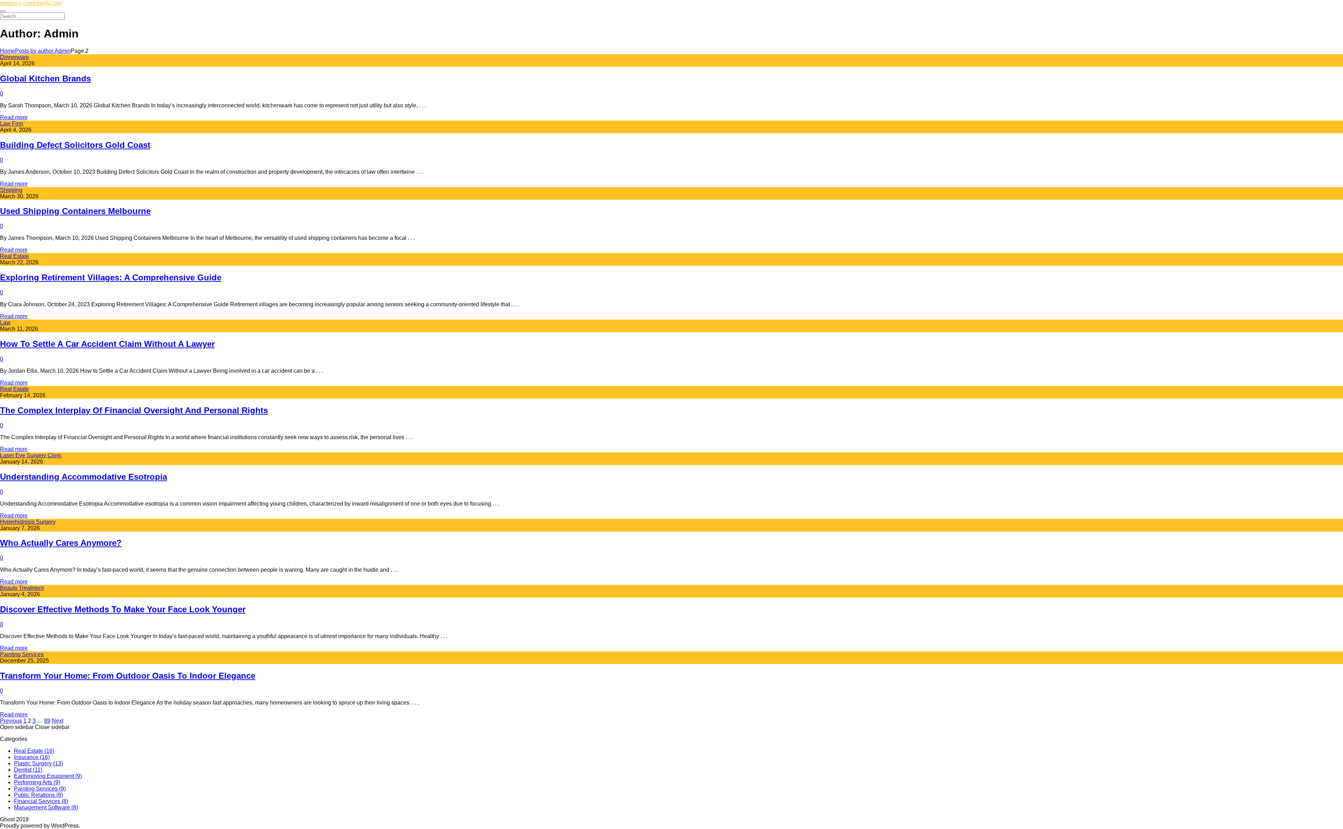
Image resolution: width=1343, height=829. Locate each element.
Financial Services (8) (41, 801)
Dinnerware (14, 57)
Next (57, 721)
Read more (14, 117)
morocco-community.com (31, 3)
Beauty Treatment (22, 588)
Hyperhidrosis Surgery (28, 522)
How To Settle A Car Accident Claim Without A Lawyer (107, 344)
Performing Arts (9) (37, 782)
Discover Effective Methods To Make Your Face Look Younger (123, 609)
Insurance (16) (32, 757)
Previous (11, 721)
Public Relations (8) (38, 795)
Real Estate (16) (34, 751)
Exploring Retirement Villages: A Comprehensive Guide (110, 277)
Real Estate (14, 256)
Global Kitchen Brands (45, 78)
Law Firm (11, 124)
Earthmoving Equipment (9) (48, 776)
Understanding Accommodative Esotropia (83, 476)
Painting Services (22, 654)
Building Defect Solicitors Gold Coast (75, 145)
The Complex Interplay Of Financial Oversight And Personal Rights (134, 410)
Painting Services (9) (40, 789)
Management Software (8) (46, 807)
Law (5, 323)
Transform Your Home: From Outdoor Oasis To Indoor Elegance (127, 675)
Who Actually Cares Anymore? (61, 543)
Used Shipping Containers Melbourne (75, 211)
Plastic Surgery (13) (38, 763)
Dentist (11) (28, 770)
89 (47, 721)
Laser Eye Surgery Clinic (31, 455)
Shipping (11, 190)
